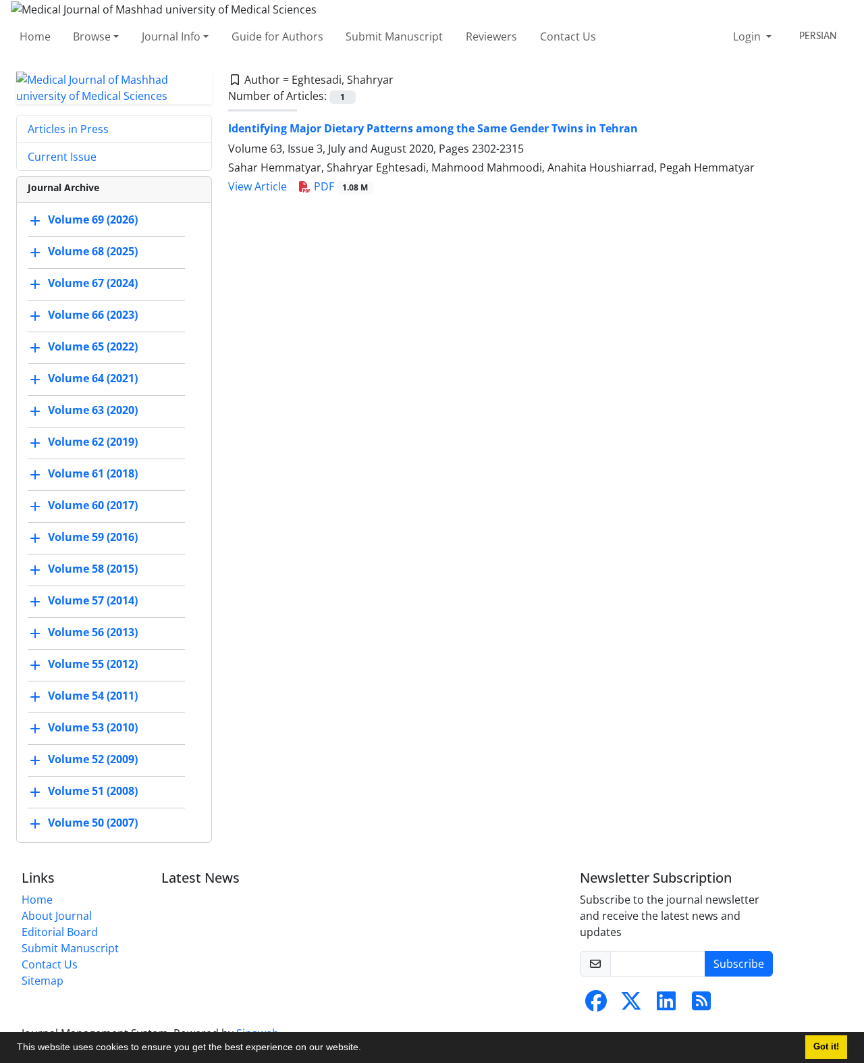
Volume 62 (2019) (93, 441)
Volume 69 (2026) (93, 219)
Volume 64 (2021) (93, 378)
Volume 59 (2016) (93, 536)
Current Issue (62, 156)
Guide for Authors (277, 36)
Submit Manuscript (394, 36)
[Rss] (701, 1004)
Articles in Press (68, 129)
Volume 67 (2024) (93, 283)
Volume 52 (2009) (93, 759)
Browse (92, 36)
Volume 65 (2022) (93, 346)
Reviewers (491, 36)
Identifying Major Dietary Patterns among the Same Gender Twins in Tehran (433, 128)
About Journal (57, 915)
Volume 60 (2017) (93, 505)
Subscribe (738, 963)
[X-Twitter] (631, 1004)
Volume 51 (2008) (93, 790)
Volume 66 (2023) (93, 314)
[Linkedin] (666, 1004)
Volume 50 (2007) (93, 822)
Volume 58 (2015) (93, 568)
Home (35, 36)
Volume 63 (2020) (93, 410)
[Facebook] (596, 1004)
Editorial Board (60, 932)
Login (748, 36)
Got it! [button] (826, 1047)
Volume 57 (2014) (93, 600)
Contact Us (568, 36)
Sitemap (42, 980)
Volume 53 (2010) (93, 727)
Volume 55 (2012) (93, 663)
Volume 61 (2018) (93, 473)
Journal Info (171, 36)
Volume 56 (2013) (93, 632)
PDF (339, 186)
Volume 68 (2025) (93, 251)
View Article (257, 186)
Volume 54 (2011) (93, 695)
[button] (366, 1049)
